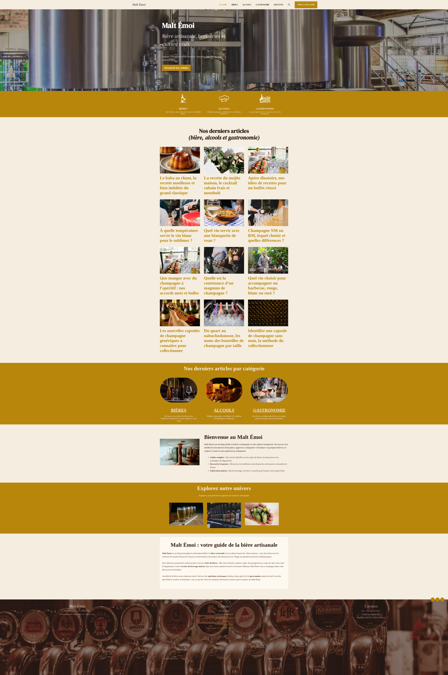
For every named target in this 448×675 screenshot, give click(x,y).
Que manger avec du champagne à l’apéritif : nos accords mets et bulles (179, 285)
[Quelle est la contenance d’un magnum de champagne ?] (224, 272)
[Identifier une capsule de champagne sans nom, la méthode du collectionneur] (268, 324)
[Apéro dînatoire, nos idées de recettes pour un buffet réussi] (268, 172)
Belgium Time (224, 621)
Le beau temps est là (224, 628)
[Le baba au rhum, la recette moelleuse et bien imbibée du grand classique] (180, 172)
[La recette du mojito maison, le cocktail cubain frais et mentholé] (224, 172)
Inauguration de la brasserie (224, 617)
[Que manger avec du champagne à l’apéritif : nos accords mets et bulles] (180, 272)
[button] (289, 4)
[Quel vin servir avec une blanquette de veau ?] (224, 224)
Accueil (223, 4)
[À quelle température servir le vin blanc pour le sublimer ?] (180, 224)
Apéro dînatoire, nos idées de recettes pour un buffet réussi (267, 183)
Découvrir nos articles (176, 67)
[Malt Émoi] (143, 4)
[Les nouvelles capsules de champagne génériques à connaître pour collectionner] (180, 324)
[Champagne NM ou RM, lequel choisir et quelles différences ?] (268, 224)
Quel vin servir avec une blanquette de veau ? (222, 235)
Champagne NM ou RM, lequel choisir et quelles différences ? (266, 235)
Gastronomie (262, 4)
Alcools (246, 4)
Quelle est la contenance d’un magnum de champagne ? (218, 285)
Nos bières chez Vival (224, 624)
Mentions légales (275, 659)
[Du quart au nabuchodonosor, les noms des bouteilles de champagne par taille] (224, 324)
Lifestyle (278, 4)
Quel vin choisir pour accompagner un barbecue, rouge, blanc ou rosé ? (267, 285)
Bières (235, 4)
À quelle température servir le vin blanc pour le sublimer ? (179, 235)
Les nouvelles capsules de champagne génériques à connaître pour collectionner (180, 340)
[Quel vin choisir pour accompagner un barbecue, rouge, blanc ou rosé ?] (268, 272)
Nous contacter (306, 4)
